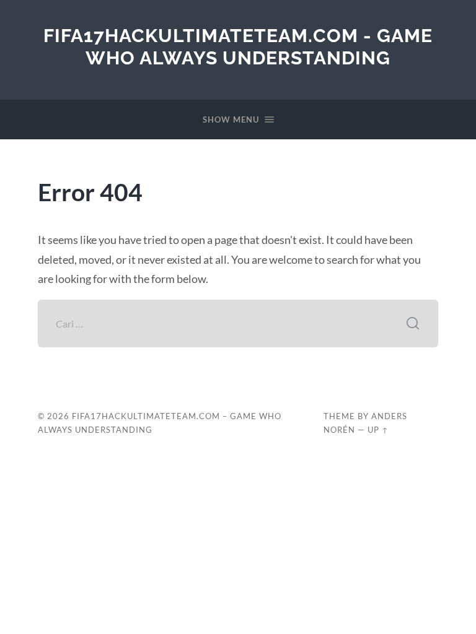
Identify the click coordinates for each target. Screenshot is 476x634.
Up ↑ (378, 430)
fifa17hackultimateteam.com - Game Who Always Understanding (238, 47)
